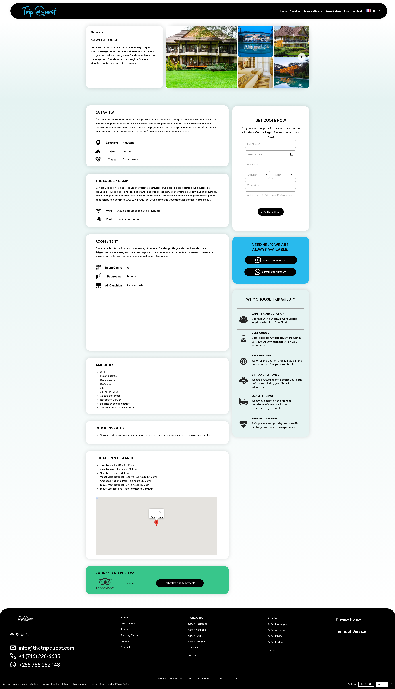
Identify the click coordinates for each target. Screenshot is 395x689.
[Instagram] (22, 634)
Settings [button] (352, 684)
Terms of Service (351, 631)
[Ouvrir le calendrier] (291, 154)
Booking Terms (129, 635)
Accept (381, 684)
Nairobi (272, 649)
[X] (27, 634)
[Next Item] (302, 57)
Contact (125, 647)
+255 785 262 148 (39, 665)
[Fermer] (391, 684)
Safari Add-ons (197, 629)
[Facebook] (17, 634)
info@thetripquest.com (46, 648)
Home (124, 617)
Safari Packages (197, 623)
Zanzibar (193, 647)
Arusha (192, 655)
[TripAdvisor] (12, 634)
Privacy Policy (348, 619)
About (124, 629)
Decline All (366, 684)
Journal (125, 641)
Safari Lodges (196, 641)
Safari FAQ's (195, 635)
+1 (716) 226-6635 (39, 656)
